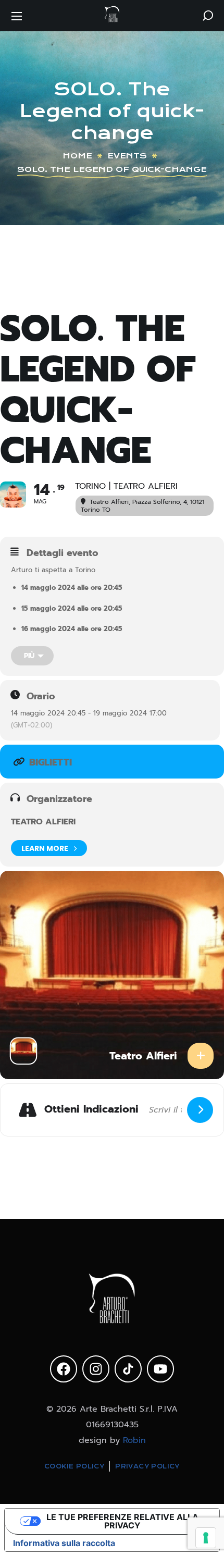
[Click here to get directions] (200, 1110)
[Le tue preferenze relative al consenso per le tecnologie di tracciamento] (206, 1538)
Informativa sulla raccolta (64, 1543)
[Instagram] (95, 1368)
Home (77, 155)
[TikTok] (128, 1368)
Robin (134, 1440)
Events (127, 155)
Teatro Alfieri (43, 822)
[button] (208, 15)
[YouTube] (160, 1368)
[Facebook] (63, 1368)
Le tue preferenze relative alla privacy (122, 1521)
